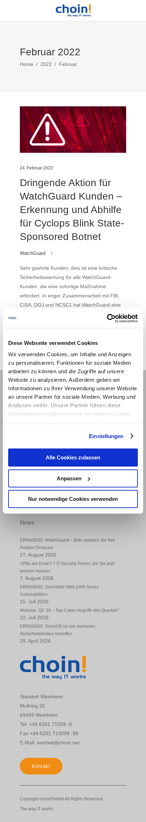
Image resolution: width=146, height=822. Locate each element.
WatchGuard (32, 253)
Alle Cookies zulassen (73, 457)
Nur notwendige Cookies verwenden (73, 499)
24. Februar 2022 (36, 168)
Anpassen (69, 478)
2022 (46, 64)
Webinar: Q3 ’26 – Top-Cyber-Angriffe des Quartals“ (69, 610)
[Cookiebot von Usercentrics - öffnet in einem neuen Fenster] (107, 318)
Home (26, 64)
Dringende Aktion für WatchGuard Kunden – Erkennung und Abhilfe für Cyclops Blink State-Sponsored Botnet (72, 209)
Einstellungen (106, 436)
